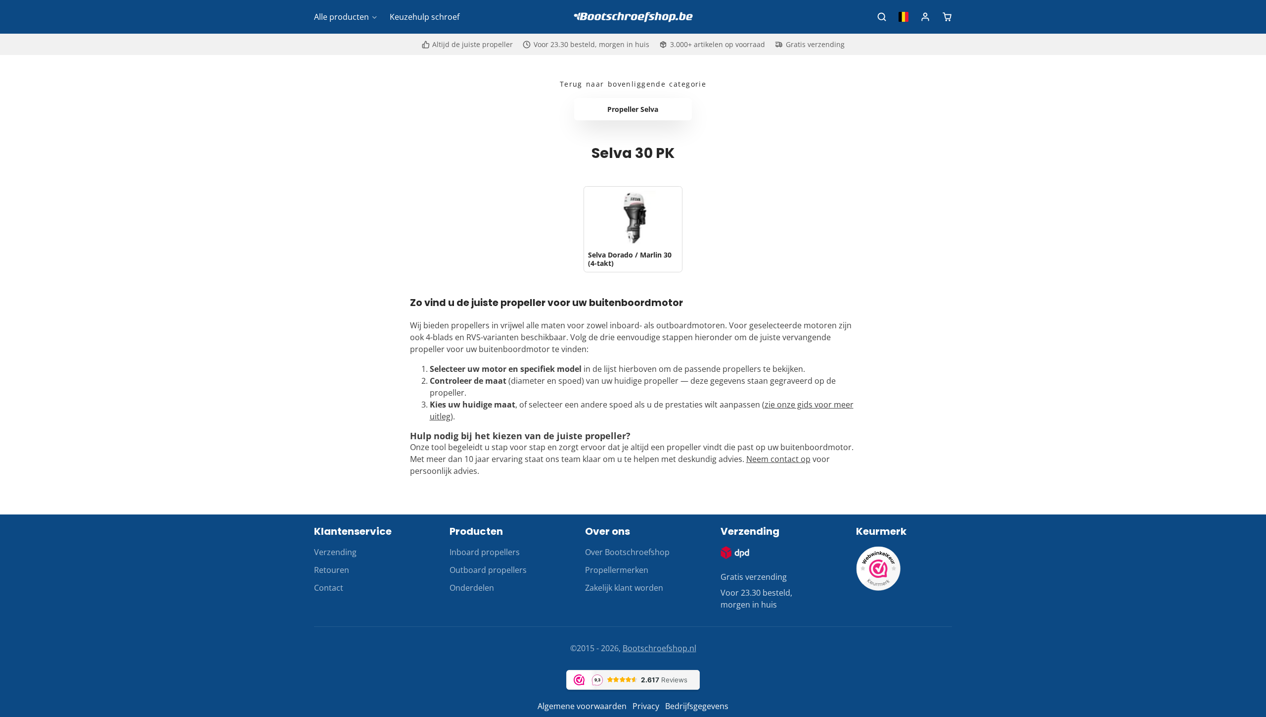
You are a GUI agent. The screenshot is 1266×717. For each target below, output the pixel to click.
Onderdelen (472, 587)
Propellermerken (616, 569)
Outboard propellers (488, 569)
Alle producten (341, 16)
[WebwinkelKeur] (878, 587)
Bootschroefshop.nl (659, 648)
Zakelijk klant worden (624, 587)
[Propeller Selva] (633, 109)
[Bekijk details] (735, 552)
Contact (328, 587)
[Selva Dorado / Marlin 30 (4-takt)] (633, 229)
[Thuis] (633, 17)
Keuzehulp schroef (424, 16)
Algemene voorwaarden (582, 706)
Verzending (335, 552)
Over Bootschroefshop (627, 552)
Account (925, 17)
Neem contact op (778, 459)
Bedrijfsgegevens (696, 706)
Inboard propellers (485, 552)
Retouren (331, 569)
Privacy (646, 706)
